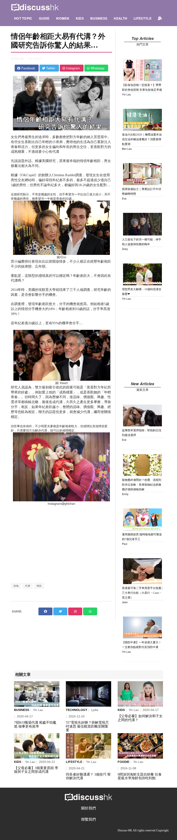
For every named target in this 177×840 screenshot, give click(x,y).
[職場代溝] (36, 694)
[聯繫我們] (160, 18)
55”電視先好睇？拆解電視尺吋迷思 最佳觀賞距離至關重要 (87, 726)
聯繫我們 (88, 819)
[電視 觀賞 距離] (88, 694)
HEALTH (120, 18)
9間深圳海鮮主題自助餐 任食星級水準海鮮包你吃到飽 (140, 776)
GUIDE (44, 18)
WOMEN (62, 18)
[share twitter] (60, 611)
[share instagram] (75, 611)
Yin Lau (19, 59)
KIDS (80, 18)
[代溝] (140, 694)
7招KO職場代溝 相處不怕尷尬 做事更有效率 (35, 724)
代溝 (27, 585)
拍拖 (16, 585)
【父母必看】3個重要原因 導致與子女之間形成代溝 (36, 770)
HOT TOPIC (23, 18)
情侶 (39, 585)
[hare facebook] (45, 611)
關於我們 (88, 808)
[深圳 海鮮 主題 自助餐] (140, 746)
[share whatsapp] (90, 611)
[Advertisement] (61, 544)
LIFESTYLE (143, 18)
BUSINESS (98, 18)
